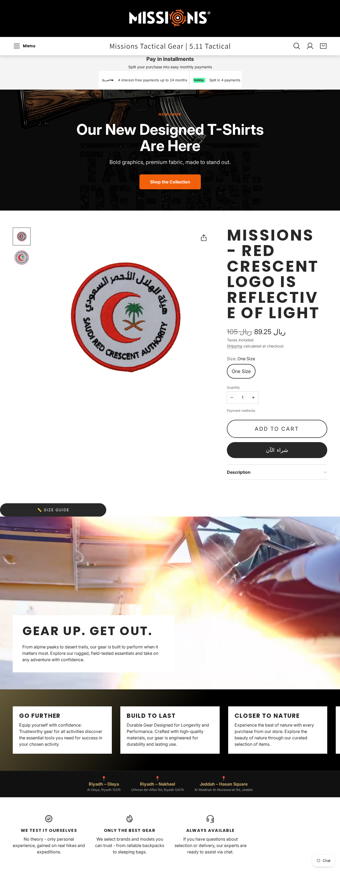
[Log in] (310, 46)
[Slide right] (327, 730)
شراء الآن (277, 450)
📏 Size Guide (53, 510)
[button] (25, 46)
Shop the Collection (170, 182)
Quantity (233, 387)
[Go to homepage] (170, 18)
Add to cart (277, 429)
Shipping (234, 346)
